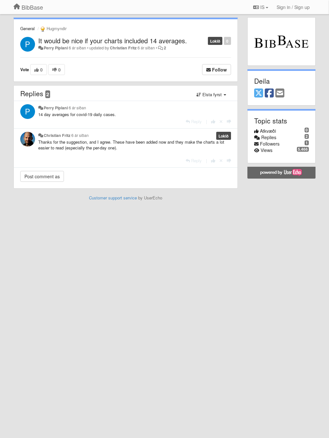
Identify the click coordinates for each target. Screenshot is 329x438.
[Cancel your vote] (221, 121)
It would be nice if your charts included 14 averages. (112, 40)
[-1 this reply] (229, 121)
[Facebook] (269, 93)
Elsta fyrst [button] (212, 94)
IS (262, 7)
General (27, 28)
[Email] (279, 93)
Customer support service (113, 198)
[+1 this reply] (213, 121)
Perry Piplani (56, 48)
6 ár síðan (77, 108)
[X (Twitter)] (258, 93)
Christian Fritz (123, 48)
